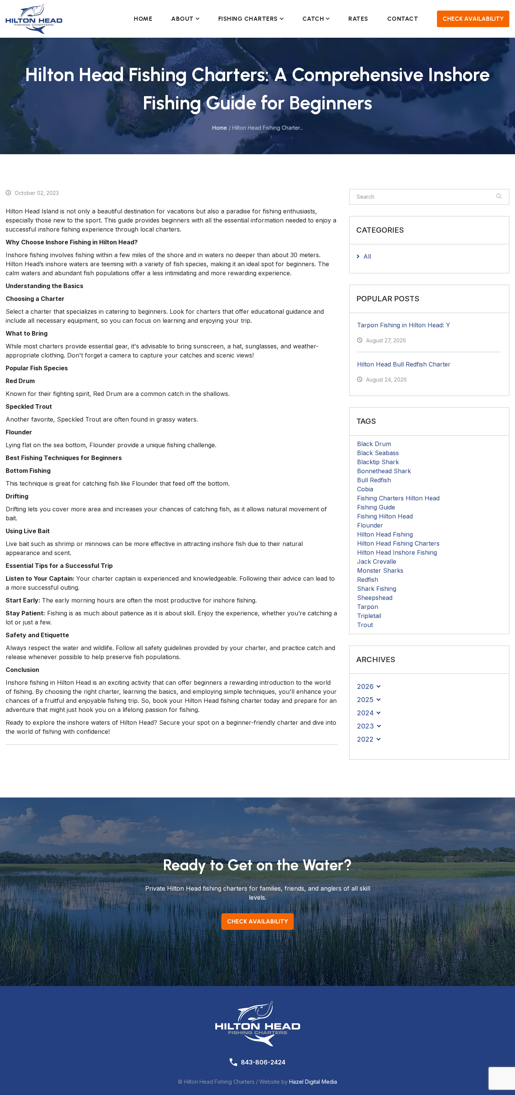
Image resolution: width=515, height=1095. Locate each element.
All (367, 256)
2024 (365, 713)
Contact (402, 18)
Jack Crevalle (376, 561)
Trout (365, 625)
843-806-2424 (263, 1062)
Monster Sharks (380, 570)
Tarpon (367, 606)
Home (143, 18)
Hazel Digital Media (313, 1081)
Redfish (367, 579)
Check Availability (473, 18)
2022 (365, 739)
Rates (358, 18)
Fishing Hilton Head (385, 516)
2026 (365, 686)
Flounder (370, 525)
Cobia (365, 489)
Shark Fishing (376, 588)
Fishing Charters (248, 18)
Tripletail (369, 616)
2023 (365, 726)
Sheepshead (374, 597)
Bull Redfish (374, 480)
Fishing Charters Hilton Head (398, 498)
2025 (365, 700)
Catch (313, 18)
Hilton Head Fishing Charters (398, 543)
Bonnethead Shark (384, 471)
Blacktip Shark (378, 462)
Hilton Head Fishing (385, 534)
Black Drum (374, 444)
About (182, 18)
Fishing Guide (376, 507)
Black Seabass (378, 453)
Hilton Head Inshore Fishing (397, 552)
